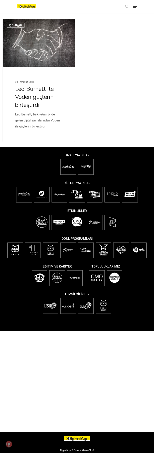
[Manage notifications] (9, 444)
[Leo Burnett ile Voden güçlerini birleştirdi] (39, 80)
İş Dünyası (15, 25)
